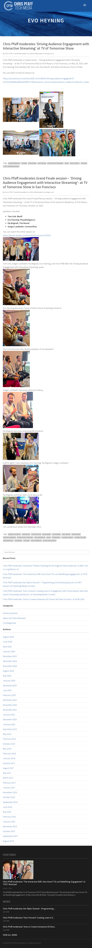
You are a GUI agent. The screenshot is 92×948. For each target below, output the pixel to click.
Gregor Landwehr (9, 537)
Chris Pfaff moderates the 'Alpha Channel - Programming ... (29, 908)
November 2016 (10, 792)
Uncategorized (48, 53)
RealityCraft (74, 163)
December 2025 (10, 656)
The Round (18, 540)
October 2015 (9, 831)
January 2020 (9, 724)
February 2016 (9, 816)
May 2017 (7, 773)
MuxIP (67, 163)
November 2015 (10, 826)
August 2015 (8, 841)
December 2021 (10, 709)
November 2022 (10, 705)
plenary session (80, 537)
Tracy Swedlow (36, 540)
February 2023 (9, 695)
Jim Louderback (39, 537)
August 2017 (8, 768)
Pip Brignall (56, 537)
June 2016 (7, 807)
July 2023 (7, 690)
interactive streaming (55, 163)
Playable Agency (67, 537)
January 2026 (9, 651)
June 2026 (7, 641)
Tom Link (84, 163)
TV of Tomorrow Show (11, 166)
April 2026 (7, 646)
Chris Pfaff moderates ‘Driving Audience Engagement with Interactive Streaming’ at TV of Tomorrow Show (46, 46)
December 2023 (10, 685)
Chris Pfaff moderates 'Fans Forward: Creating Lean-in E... (29, 917)
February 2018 (9, 753)
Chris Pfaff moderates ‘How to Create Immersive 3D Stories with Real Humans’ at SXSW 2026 (43, 599)
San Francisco (8, 540)
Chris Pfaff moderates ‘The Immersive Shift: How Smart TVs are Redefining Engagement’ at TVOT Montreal (44, 883)
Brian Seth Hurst (14, 534)
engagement (46, 534)
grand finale (76, 534)
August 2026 (8, 636)
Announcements (10, 613)
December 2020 (10, 719)
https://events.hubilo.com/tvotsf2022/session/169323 (27, 235)
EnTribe (24, 163)
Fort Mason (42, 163)
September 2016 (10, 802)
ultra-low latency (49, 540)
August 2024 (8, 670)
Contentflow (36, 534)
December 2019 (10, 729)
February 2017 (9, 782)
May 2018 (7, 748)
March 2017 (8, 777)
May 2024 (7, 675)
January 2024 (9, 680)
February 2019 (9, 738)
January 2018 (9, 758)
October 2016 (9, 797)
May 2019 (7, 734)
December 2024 (10, 661)
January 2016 (9, 821)
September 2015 (10, 836)
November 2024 (10, 666)
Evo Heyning (32, 163)
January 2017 (9, 787)
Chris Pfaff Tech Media (18, 5)
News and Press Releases (14, 618)
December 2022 (10, 700)
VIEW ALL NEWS (10, 935)
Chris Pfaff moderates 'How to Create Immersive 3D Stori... (29, 926)
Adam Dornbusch (14, 163)
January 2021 (9, 714)
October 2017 (9, 763)
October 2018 (9, 743)
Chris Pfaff (8, 53)
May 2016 (7, 811)
